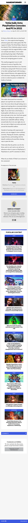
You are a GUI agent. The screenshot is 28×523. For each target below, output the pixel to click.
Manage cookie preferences (14, 449)
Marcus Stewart (7, 31)
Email (13, 220)
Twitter (15, 220)
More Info (14, 194)
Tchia (6, 40)
